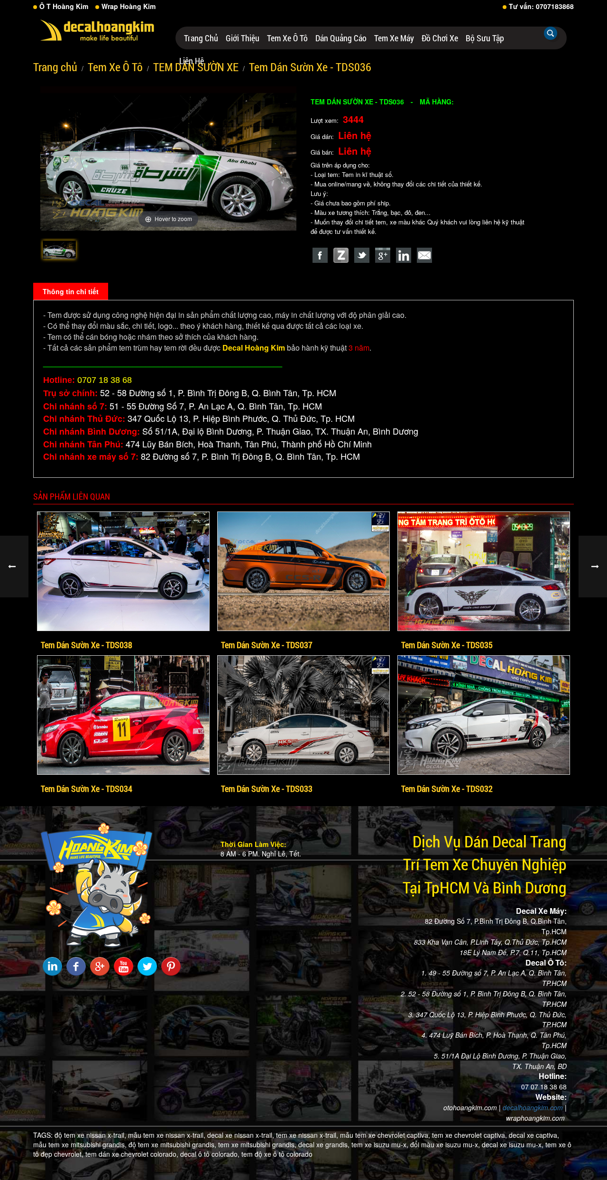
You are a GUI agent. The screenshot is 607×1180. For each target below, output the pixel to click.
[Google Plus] (382, 255)
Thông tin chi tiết (71, 291)
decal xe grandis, (323, 1144)
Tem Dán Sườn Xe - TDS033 (267, 788)
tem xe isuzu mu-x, (379, 1144)
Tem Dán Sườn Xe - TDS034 (86, 788)
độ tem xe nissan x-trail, (90, 1135)
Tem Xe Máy (394, 38)
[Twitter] (361, 255)
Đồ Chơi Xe (440, 38)
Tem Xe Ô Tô (287, 38)
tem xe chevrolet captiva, (469, 1135)
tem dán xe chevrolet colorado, (131, 1154)
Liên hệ (191, 60)
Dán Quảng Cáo (341, 38)
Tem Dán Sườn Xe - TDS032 (447, 788)
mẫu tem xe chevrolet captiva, (385, 1135)
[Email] (424, 255)
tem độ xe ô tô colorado (277, 1154)
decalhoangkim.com (533, 1107)
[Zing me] (341, 255)
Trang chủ (201, 38)
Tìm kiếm (550, 33)
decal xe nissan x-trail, (240, 1135)
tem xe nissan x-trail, (307, 1135)
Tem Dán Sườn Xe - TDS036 (310, 66)
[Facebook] (320, 255)
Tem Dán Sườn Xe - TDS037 (267, 644)
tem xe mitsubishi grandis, (257, 1144)
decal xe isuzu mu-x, (512, 1144)
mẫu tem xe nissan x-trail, (166, 1135)
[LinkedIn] (403, 255)
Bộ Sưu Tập (485, 38)
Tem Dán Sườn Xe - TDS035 (447, 644)
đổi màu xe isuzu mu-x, (445, 1144)
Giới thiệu (242, 38)
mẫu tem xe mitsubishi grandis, (80, 1144)
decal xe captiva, (534, 1135)
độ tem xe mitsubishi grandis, (172, 1144)
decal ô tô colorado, (209, 1154)
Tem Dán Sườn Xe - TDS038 (86, 644)
